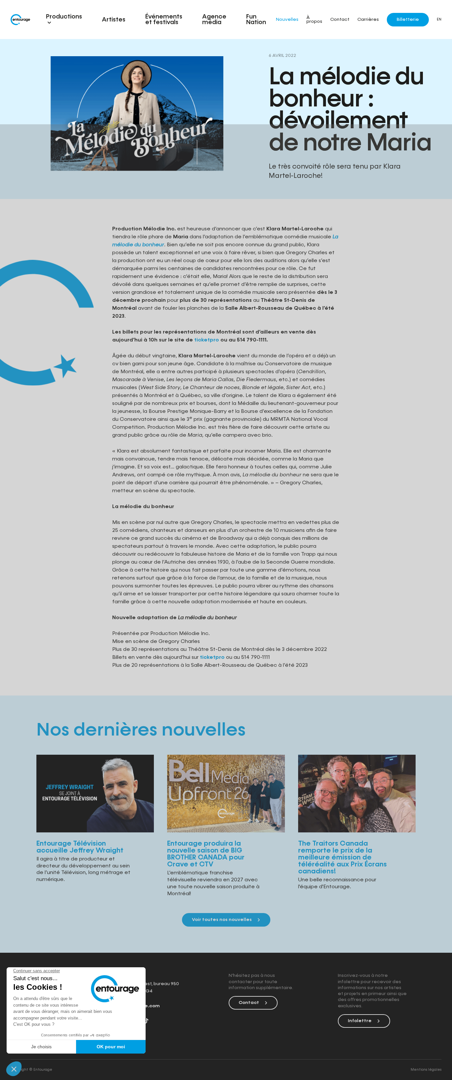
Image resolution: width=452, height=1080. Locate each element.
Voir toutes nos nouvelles (222, 919)
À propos (314, 20)
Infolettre (360, 1021)
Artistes (113, 19)
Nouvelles (287, 20)
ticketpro (212, 657)
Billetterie (408, 19)
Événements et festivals (163, 19)
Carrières (368, 20)
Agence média (214, 19)
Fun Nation (256, 19)
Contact (339, 20)
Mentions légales (426, 1069)
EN (439, 19)
